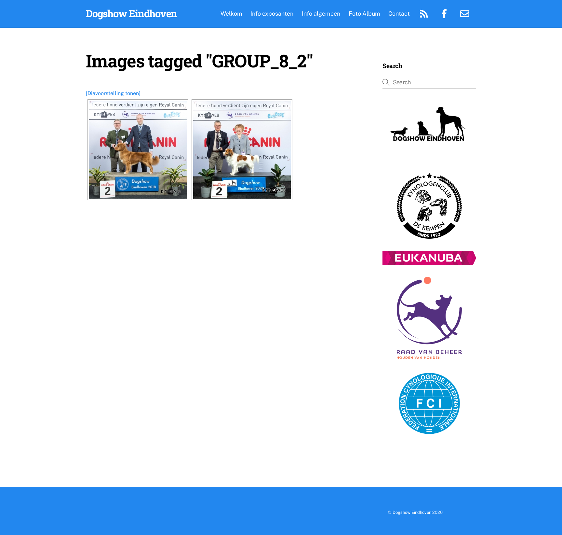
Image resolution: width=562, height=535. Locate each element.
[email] (466, 13)
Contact (399, 13)
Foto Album (364, 13)
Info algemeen (321, 13)
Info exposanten (271, 13)
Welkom (231, 13)
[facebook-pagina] (445, 13)
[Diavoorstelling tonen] (113, 93)
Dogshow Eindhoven (412, 512)
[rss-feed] (425, 13)
